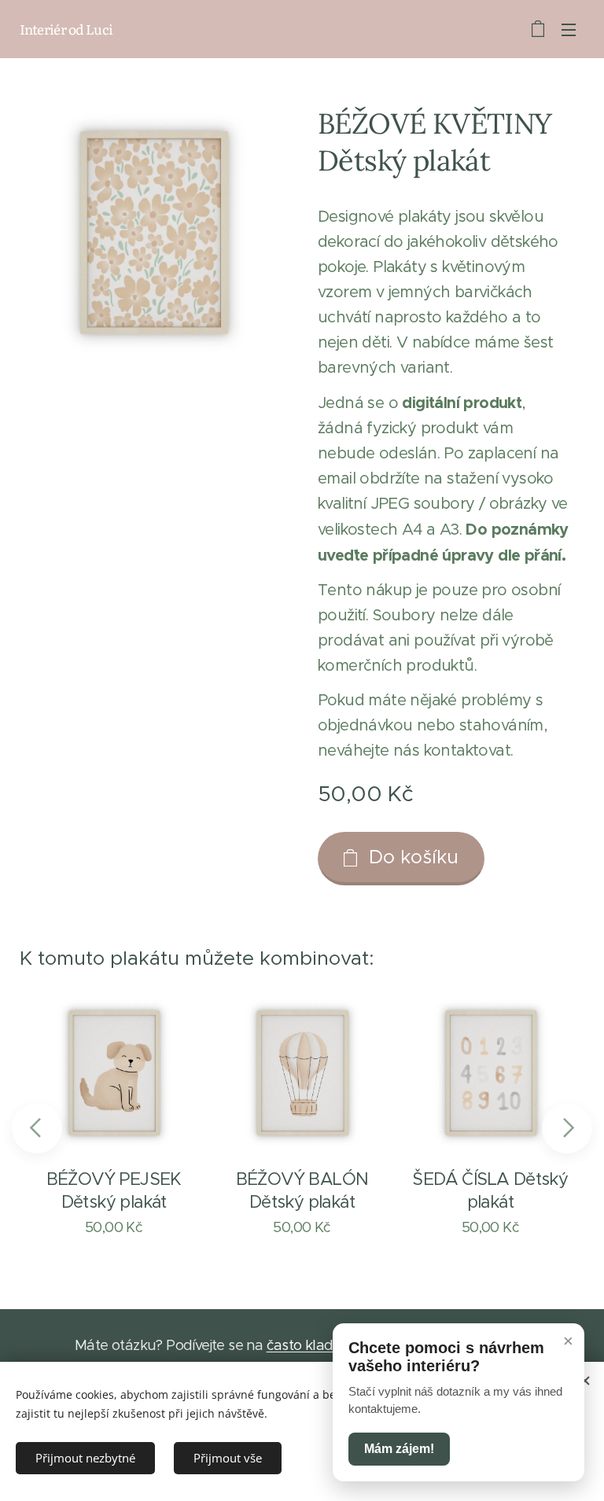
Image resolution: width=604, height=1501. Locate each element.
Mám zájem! (399, 1448)
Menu (568, 29)
